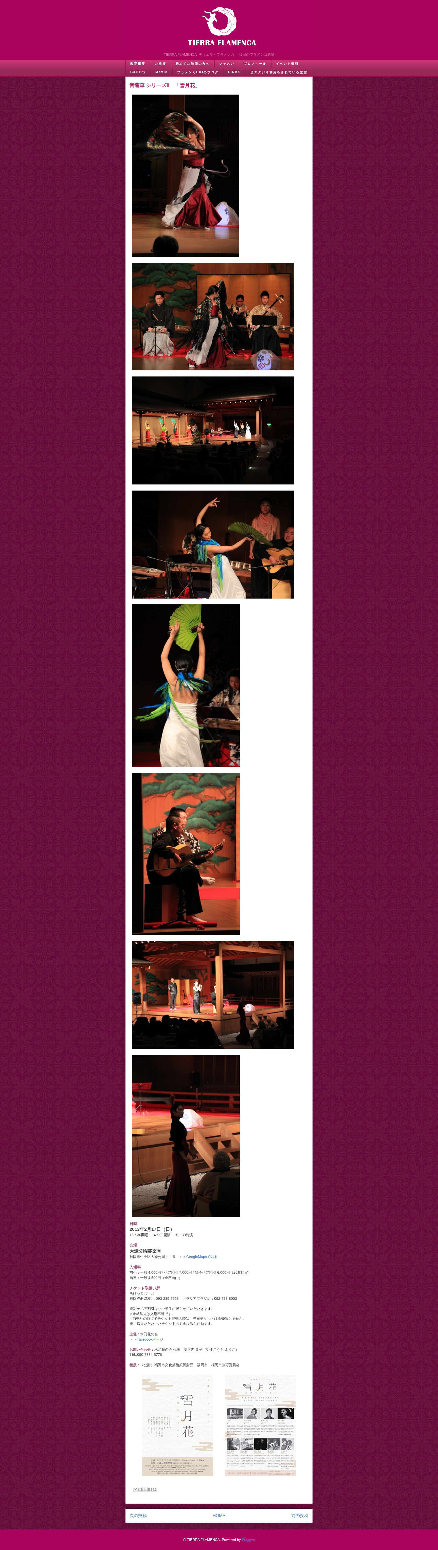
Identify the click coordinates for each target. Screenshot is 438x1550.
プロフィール (255, 63)
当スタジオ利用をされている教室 (278, 72)
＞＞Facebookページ (146, 1339)
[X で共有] (145, 1489)
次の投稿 (138, 1515)
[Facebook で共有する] (149, 1489)
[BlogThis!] (140, 1489)
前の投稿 (299, 1515)
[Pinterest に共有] (154, 1489)
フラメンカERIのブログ (198, 72)
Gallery (138, 72)
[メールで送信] (135, 1489)
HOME (219, 1515)
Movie (161, 72)
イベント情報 (287, 63)
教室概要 (137, 63)
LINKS (234, 72)
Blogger (248, 1540)
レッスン (226, 63)
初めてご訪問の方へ (193, 63)
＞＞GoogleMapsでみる (198, 1257)
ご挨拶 (160, 63)
